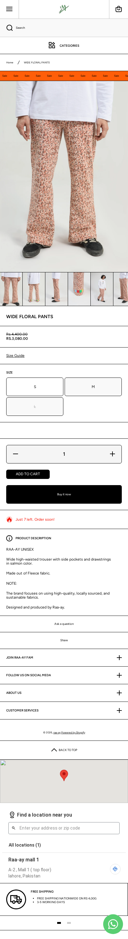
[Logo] (64, 9)
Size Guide (15, 355)
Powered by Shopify (73, 732)
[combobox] (64, 28)
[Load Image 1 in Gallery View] (11, 289)
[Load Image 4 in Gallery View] (79, 289)
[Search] (6, 28)
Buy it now (64, 494)
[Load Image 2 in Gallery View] (34, 289)
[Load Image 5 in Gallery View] (102, 289)
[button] (118, 9)
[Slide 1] (59, 923)
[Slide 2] (69, 923)
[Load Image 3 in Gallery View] (56, 289)
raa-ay (57, 732)
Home (9, 62)
